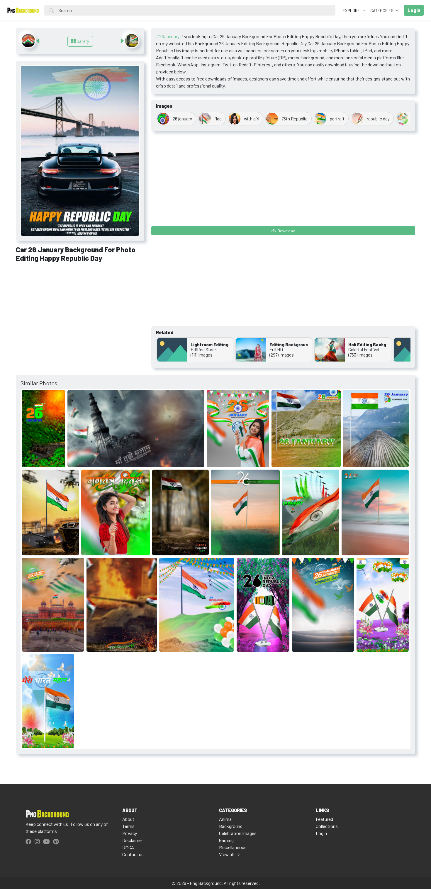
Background (230, 826)
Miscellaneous (233, 847)
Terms (128, 826)
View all (226, 854)
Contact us (133, 854)
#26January (167, 36)
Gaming (226, 840)
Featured (324, 819)
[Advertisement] (80, 311)
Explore (352, 10)
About (128, 819)
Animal (226, 819)
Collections (327, 826)
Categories (382, 10)
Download (286, 230)
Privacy (129, 833)
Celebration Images (238, 833)
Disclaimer (132, 840)
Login (321, 833)
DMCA (128, 847)
